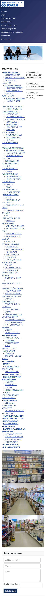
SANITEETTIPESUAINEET (15, 78)
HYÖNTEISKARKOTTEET (13, 418)
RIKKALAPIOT (10, 257)
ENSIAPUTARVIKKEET (12, 374)
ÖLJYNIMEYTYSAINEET (13, 416)
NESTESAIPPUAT (13, 137)
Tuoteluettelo (6, 22)
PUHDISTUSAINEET (11, 72)
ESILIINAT (9, 387)
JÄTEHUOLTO (9, 351)
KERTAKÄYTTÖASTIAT (14, 437)
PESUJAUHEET (12, 124)
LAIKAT (8, 312)
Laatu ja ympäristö (8, 29)
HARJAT (8, 197)
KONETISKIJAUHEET (14, 91)
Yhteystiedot (6, 39)
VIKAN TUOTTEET (12, 333)
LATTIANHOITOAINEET (15, 117)
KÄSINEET (9, 382)
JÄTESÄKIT (9, 353)
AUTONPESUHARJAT (14, 249)
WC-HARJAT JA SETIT (15, 226)
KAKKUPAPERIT (11, 442)
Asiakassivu (5, 36)
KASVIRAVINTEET (10, 424)
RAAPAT (8, 265)
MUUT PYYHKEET (13, 291)
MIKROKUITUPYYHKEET (11, 283)
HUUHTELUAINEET (14, 127)
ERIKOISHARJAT (12, 255)
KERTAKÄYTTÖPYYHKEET (12, 288)
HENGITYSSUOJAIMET (14, 390)
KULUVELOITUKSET (11, 447)
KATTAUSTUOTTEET (13, 434)
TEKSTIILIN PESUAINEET (15, 119)
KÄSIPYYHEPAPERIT (13, 338)
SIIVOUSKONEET (10, 400)
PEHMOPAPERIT (10, 335)
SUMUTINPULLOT (12, 309)
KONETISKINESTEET (14, 88)
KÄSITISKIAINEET (13, 101)
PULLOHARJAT (12, 247)
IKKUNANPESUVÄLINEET (15, 320)
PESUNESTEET (12, 122)
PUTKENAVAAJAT (11, 421)
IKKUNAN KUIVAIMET (14, 322)
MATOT (6, 364)
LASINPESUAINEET (14, 176)
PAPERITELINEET (12, 343)
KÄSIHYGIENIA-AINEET (15, 153)
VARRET (8, 330)
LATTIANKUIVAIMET (13, 268)
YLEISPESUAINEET (12, 75)
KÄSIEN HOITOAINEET (15, 150)
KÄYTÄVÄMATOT (12, 372)
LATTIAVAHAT (12, 114)
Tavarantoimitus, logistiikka (12, 32)
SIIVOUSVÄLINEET (11, 195)
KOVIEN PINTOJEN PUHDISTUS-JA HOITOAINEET (11, 181)
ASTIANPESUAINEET (13, 85)
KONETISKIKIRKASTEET (15, 98)
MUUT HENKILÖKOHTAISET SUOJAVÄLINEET (10, 395)
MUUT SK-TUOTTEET (13, 439)
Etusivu (4, 11)
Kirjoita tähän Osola (12, 584)
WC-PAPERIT (10, 340)
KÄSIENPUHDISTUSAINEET (13, 148)
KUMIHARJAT (11, 252)
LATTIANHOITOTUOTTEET (12, 106)
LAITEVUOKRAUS (10, 444)
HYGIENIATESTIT (13, 192)
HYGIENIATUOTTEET (13, 135)
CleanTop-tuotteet (8, 18)
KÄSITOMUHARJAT (14, 234)
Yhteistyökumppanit (9, 25)
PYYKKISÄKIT (9, 361)
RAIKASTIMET (9, 426)
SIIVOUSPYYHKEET (13, 278)
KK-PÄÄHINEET (11, 385)
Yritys (3, 15)
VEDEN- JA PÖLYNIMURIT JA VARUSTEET (9, 405)
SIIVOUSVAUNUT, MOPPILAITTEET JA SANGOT (10, 272)
